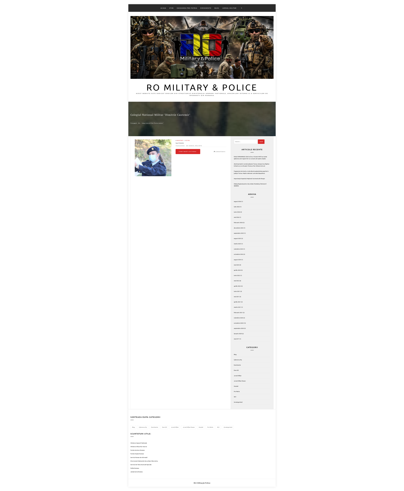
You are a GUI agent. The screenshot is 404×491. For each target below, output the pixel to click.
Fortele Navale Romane (137, 454)
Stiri (171, 8)
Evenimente (205, 8)
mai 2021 (236, 296)
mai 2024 (236, 265)
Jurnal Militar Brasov (240, 381)
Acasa (163, 8)
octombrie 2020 (238, 323)
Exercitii (236, 370)
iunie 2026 (237, 212)
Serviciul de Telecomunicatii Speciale (141, 464)
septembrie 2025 (239, 233)
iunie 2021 (237, 291)
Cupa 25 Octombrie (180, 143)
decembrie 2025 (238, 228)
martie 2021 (237, 307)
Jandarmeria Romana (136, 472)
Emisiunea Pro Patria (187, 8)
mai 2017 (236, 339)
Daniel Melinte (195, 146)
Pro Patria (237, 391)
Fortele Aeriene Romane (137, 450)
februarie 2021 (238, 312)
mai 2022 (236, 280)
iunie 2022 (237, 275)
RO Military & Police (202, 87)
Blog (217, 8)
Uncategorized (238, 402)
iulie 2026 (237, 207)
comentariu (220, 151)
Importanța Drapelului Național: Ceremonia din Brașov (249, 178)
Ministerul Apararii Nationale (138, 443)
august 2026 (237, 201)
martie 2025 (237, 243)
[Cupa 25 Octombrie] (153, 157)
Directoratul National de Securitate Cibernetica (144, 461)
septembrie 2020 (239, 328)
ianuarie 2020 (238, 333)
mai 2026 (236, 217)
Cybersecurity (238, 360)
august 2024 (237, 259)
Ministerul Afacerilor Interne (138, 446)
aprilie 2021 (237, 302)
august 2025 (237, 238)
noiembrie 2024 (238, 249)
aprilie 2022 (237, 286)
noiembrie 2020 (238, 318)
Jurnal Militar (229, 8)
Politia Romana (134, 468)
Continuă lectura (187, 151)
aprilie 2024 (237, 270)
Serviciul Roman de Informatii (138, 457)
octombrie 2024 (238, 254)
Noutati (180, 140)
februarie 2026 (238, 222)
